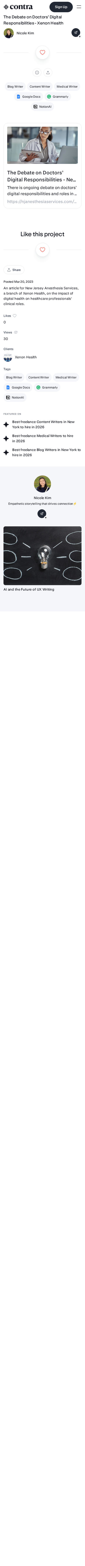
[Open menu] (79, 7)
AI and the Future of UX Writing (28, 589)
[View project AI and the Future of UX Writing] (42, 555)
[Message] (75, 32)
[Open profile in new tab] (8, 33)
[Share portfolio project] (48, 72)
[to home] (18, 7)
